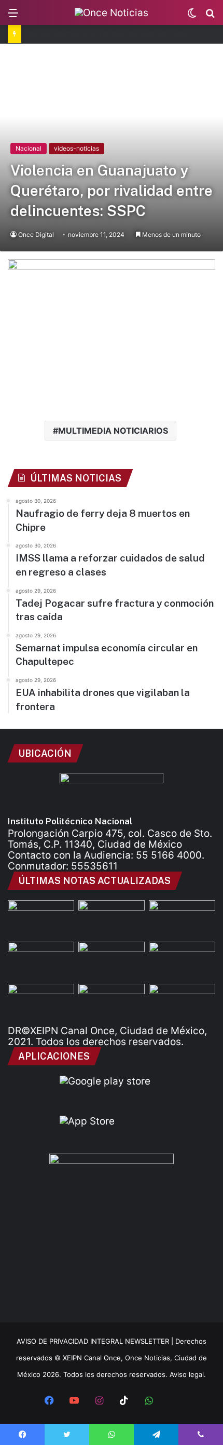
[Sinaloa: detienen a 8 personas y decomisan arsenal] (41, 960)
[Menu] (13, 16)
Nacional (28, 148)
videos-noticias (76, 148)
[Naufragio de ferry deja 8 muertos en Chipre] (41, 919)
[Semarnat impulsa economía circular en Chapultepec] (182, 960)
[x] (173, 1401)
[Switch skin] (192, 16)
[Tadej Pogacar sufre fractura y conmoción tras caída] (111, 960)
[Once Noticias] (111, 12)
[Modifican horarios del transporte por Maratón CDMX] (182, 919)
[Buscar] (210, 16)
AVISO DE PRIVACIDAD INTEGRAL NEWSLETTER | (96, 1341)
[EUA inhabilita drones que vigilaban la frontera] (111, 1002)
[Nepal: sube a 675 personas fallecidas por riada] (41, 1002)
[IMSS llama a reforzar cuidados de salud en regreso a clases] (111, 919)
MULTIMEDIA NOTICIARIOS (113, 430)
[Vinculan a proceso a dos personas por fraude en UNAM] (182, 1002)
